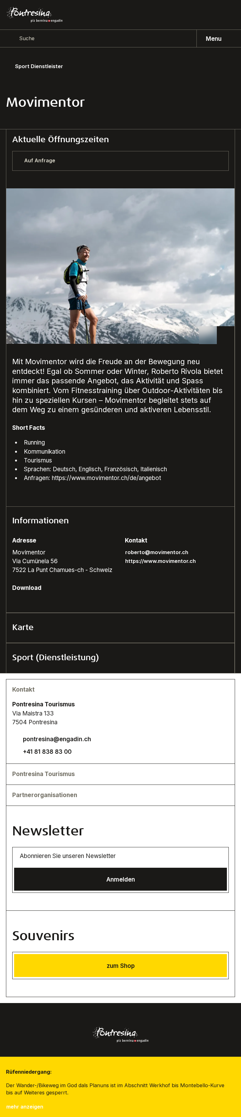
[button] (120, 521)
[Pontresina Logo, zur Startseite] (34, 14)
